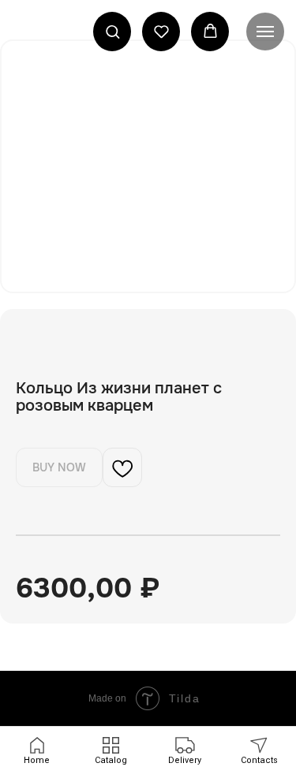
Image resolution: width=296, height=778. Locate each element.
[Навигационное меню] (265, 31)
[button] (112, 31)
